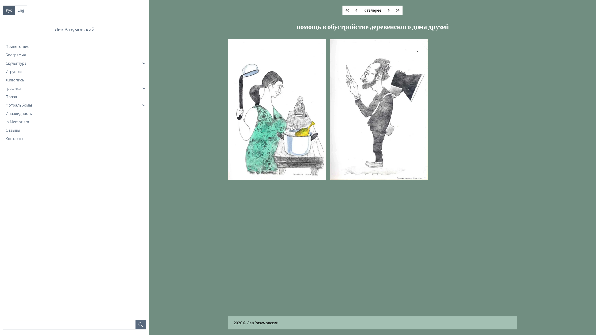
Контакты (14, 138)
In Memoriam (17, 121)
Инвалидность (19, 113)
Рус (9, 10)
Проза (11, 96)
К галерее (372, 10)
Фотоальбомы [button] (19, 105)
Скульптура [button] (16, 63)
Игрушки (14, 71)
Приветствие (17, 46)
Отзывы (13, 130)
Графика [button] (13, 88)
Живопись (15, 80)
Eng (21, 10)
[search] (140, 324)
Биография (16, 54)
